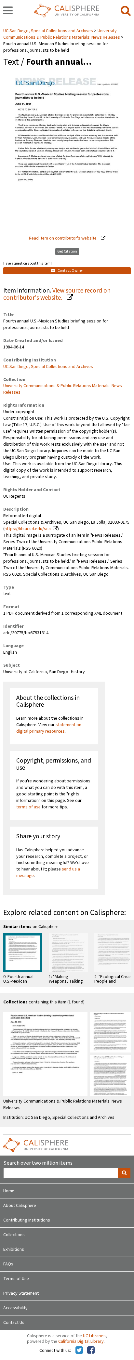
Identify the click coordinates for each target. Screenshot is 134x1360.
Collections (14, 1235)
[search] (126, 11)
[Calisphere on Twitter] (79, 1350)
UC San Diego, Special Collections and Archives (48, 31)
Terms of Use (16, 1278)
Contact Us (13, 1322)
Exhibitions (13, 1249)
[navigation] (8, 11)
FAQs (8, 1264)
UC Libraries (94, 1336)
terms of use (28, 807)
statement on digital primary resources (48, 728)
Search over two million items (38, 1163)
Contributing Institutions (26, 1220)
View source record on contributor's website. (57, 294)
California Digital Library (81, 1341)
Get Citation (67, 251)
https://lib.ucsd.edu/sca (28, 529)
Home (8, 1191)
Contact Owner (70, 270)
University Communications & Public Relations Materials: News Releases (61, 34)
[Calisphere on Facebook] (91, 1350)
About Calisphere (19, 1205)
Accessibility (15, 1308)
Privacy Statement (21, 1293)
